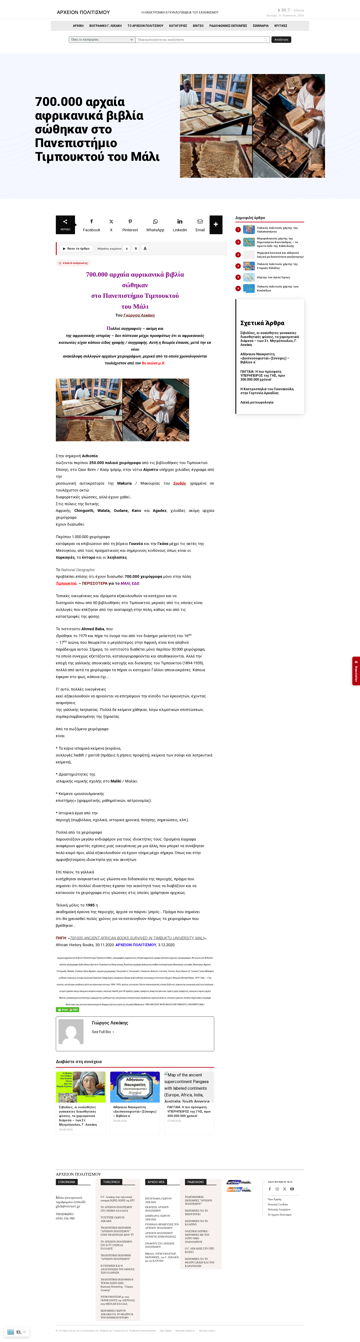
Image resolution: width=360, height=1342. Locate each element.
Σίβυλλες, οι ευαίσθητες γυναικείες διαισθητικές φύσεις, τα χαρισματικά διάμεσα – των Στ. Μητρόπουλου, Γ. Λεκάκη (269, 339)
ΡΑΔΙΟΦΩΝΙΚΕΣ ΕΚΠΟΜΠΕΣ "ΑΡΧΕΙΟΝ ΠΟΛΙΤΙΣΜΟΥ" (198, 1200)
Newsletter (356, 671)
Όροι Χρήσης (274, 1199)
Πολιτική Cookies (278, 1204)
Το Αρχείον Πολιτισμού (279, 1214)
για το (97, 583)
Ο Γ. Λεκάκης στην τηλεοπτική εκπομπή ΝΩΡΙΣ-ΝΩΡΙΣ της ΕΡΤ (118, 1198)
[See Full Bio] (113, 1032)
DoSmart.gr (106, 1330)
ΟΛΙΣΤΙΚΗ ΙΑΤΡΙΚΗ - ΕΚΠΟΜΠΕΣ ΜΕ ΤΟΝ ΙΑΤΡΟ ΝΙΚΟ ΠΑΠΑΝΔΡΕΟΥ (197, 1236)
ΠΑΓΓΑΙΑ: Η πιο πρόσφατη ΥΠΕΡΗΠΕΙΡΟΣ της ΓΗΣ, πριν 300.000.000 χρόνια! (262, 375)
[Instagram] (277, 1189)
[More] (216, 224)
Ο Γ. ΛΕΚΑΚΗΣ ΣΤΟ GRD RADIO (199, 1250)
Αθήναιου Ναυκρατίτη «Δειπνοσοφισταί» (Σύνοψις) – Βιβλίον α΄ (264, 358)
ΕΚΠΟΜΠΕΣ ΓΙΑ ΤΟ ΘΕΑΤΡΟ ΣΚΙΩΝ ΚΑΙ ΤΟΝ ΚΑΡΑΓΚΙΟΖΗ (199, 1262)
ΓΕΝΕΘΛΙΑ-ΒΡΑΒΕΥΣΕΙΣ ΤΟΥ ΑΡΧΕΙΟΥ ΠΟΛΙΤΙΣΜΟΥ (162, 1225)
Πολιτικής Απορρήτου (279, 1209)
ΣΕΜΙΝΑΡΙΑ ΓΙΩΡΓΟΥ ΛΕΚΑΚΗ (157, 1217)
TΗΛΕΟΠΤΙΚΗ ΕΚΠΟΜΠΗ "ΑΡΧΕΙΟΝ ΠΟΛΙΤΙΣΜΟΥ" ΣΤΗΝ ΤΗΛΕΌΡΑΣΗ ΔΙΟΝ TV (117, 1231)
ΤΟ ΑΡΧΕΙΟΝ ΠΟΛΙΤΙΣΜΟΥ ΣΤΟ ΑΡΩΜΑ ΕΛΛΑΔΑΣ (116, 1208)
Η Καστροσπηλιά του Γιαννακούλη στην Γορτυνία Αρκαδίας (267, 391)
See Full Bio (101, 1032)
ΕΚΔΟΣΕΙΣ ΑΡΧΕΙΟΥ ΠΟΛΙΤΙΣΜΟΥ (157, 1208)
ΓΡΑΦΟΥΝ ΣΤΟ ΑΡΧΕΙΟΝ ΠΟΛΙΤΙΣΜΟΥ (159, 1245)
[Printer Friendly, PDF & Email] (67, 1011)
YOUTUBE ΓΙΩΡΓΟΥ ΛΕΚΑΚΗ (113, 1219)
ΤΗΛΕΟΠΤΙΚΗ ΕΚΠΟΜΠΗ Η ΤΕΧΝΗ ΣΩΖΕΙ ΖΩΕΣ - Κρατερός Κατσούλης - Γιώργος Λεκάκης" (117, 1284)
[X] (284, 1189)
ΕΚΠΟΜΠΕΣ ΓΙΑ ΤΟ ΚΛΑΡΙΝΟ (196, 1222)
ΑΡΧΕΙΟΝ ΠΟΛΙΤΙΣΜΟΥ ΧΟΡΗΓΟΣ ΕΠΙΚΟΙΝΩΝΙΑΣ (160, 1234)
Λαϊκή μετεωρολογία (256, 402)
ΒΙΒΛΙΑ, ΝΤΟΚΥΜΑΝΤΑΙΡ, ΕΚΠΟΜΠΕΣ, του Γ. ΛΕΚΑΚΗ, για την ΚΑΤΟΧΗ (162, 1257)
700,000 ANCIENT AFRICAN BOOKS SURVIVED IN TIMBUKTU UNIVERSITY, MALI (137, 938)
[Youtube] (292, 1189)
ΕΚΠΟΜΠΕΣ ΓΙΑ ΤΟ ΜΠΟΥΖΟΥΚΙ (196, 1212)
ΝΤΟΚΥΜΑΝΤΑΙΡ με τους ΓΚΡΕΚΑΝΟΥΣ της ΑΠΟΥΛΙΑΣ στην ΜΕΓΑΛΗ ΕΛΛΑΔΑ (118, 1300)
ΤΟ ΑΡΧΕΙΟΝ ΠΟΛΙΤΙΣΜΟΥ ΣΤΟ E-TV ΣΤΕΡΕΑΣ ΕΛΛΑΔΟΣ (116, 1245)
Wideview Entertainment (142, 1330)
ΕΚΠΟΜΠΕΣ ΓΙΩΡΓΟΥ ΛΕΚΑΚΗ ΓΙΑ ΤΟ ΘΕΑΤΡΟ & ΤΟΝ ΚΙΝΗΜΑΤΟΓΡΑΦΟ (117, 1314)
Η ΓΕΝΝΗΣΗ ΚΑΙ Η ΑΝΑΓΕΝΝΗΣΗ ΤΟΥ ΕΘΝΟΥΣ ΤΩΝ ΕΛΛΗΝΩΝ (118, 1269)
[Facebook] (269, 1189)
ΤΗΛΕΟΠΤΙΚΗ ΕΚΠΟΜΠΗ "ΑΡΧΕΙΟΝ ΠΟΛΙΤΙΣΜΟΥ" (116, 1256)
